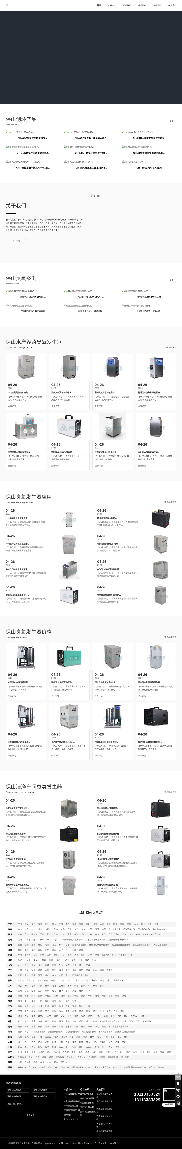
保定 (58, 960)
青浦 (110, 1047)
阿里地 (64, 1062)
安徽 (10, 996)
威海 (81, 1011)
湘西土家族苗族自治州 (118, 1027)
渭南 (47, 950)
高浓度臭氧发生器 (72, 1110)
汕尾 (102, 924)
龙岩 (68, 1001)
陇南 (97, 955)
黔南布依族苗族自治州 (118, 940)
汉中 (61, 950)
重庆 (10, 1052)
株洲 (27, 1027)
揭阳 (149, 924)
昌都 (35, 1062)
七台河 (85, 981)
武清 (88, 1042)
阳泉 (33, 965)
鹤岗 (46, 981)
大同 (27, 965)
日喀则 (28, 1062)
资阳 (138, 935)
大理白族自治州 (160, 945)
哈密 (50, 1068)
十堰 (33, 1022)
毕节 (49, 940)
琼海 (56, 929)
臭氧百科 (157, 6)
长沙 (20, 1027)
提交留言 (31, 1115)
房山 (72, 1037)
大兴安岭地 (119, 981)
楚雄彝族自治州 (79, 945)
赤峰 (44, 1057)
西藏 (10, 1062)
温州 (33, 991)
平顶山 (41, 1016)
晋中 (61, 965)
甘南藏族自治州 (125, 955)
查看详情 (16, 241)
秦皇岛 (36, 960)
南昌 (20, 1006)
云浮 (156, 924)
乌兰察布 (92, 1057)
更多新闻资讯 (170, 348)
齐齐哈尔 (31, 981)
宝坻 (95, 1042)
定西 (90, 955)
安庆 (70, 996)
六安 (104, 996)
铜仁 (56, 940)
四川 (10, 935)
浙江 (10, 991)
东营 (47, 1011)
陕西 (10, 950)
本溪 (47, 970)
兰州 (20, 955)
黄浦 (20, 1047)
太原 (20, 965)
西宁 (20, 1032)
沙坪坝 (57, 1052)
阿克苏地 (117, 1068)
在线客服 (169, 1105)
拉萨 (20, 1062)
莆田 (33, 1001)
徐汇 (27, 1047)
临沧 (68, 945)
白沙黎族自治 (114, 929)
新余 (47, 1006)
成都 (20, 935)
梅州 (95, 924)
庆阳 (83, 955)
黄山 (76, 996)
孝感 (68, 1022)
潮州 (143, 924)
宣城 (124, 996)
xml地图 (112, 1143)
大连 (27, 970)
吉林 (10, 976)
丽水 (88, 991)
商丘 (112, 1016)
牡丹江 (94, 981)
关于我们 (172, 6)
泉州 (47, 1001)
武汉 (20, 1022)
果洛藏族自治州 (89, 1032)
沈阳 (20, 970)
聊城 (108, 1011)
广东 (10, 924)
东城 (20, 1037)
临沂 (95, 1011)
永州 (90, 1027)
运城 (68, 965)
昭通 (47, 945)
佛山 (54, 924)
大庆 (62, 981)
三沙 (33, 929)
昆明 (20, 945)
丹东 (54, 970)
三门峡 (98, 1016)
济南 (20, 1011)
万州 (20, 1052)
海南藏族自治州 (72, 1032)
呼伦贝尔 (71, 1057)
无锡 (27, 986)
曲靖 (27, 945)
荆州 (74, 1022)
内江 (76, 935)
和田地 (161, 1068)
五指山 (48, 929)
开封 (27, 1016)
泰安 (74, 1011)
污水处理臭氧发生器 (104, 1110)
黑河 (102, 981)
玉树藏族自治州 (105, 1032)
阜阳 (90, 996)
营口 (68, 970)
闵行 (68, 1047)
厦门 (27, 1001)
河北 (10, 960)
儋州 (40, 929)
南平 (61, 1001)
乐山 (83, 935)
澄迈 (97, 929)
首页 (99, 6)
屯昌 (90, 929)
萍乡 (33, 1006)
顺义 (85, 1037)
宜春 (74, 1006)
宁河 (110, 1042)
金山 (97, 1047)
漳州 (54, 1001)
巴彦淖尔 (81, 1057)
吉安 (68, 1006)
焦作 (70, 1016)
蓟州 (124, 1042)
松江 (104, 1047)
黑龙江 (11, 981)
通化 (47, 976)
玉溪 (33, 945)
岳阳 (54, 1027)
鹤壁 (56, 1016)
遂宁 (70, 935)
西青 (68, 1042)
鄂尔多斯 (60, 1057)
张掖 (63, 955)
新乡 (63, 1016)
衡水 (94, 960)
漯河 (90, 1016)
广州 (20, 924)
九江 (40, 1006)
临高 (104, 929)
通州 (78, 1037)
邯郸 (44, 960)
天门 (138, 1022)
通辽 (51, 1057)
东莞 (129, 924)
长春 (20, 976)
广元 (63, 935)
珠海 (40, 924)
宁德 (74, 1001)
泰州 (95, 986)
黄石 (27, 1022)
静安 (40, 1047)
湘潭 (33, 1027)
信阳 (119, 1016)
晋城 (47, 965)
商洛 (81, 950)
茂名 (74, 924)
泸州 (42, 935)
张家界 (69, 1027)
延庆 (126, 1037)
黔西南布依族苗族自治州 (72, 940)
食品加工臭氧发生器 (104, 1095)
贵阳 (20, 940)
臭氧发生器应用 (87, 1094)
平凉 (70, 955)
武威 (56, 955)
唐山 (29, 960)
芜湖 (27, 996)
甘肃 (10, 955)
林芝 (42, 1062)
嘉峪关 (28, 955)
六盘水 (28, 940)
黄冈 (81, 1022)
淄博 (33, 1011)
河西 (33, 1042)
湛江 (68, 924)
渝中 (33, 1052)
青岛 (27, 1011)
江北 (49, 1052)
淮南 (40, 996)
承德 (74, 960)
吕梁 (88, 965)
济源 (142, 1016)
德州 (102, 1011)
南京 (20, 986)
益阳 (76, 1027)
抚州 (81, 1006)
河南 (10, 1016)
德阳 (49, 935)
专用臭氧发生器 (71, 1106)
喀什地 (152, 1068)
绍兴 (54, 991)
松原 (61, 976)
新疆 (10, 1068)
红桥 (54, 1042)
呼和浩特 (22, 1057)
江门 (61, 924)
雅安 (124, 935)
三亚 (27, 929)
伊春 (69, 981)
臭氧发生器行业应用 (88, 1113)
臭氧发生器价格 (87, 1103)
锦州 (61, 970)
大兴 (99, 1037)
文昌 (63, 929)
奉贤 (117, 1047)
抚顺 (40, 970)
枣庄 (40, 1011)
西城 (27, 1037)
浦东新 (89, 1047)
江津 (128, 1052)
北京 (10, 1037)
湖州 (47, 991)
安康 (74, 950)
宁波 (27, 991)
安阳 (49, 1016)
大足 (94, 1052)
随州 (95, 1022)
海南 (10, 929)
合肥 (20, 996)
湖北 (10, 1022)
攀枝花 (34, 935)
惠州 (88, 924)
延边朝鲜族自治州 (80, 976)
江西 (10, 1006)
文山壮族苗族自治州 (121, 945)
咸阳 (40, 950)
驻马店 (134, 1016)
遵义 (35, 940)
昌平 (92, 1037)
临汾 (81, 965)
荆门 (61, 1022)
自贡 (27, 935)
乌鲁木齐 (22, 1068)
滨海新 (103, 1042)
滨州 (115, 1011)
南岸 (74, 1052)
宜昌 (40, 1022)
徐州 (33, 986)
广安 (110, 935)
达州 (117, 935)
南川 (149, 1052)
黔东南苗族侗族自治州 (95, 940)
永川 (142, 1052)
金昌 (35, 955)
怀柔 (106, 1037)
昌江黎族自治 (129, 929)
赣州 (61, 1006)
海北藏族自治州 (38, 1032)
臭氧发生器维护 (87, 1099)
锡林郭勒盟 (113, 1057)
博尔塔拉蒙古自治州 (81, 1068)
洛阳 (33, 1016)
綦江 (87, 1052)
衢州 (68, 991)
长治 (40, 965)
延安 (54, 950)
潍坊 (61, 1011)
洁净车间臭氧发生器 (104, 1125)
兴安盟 (102, 1057)
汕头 (47, 924)
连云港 (62, 986)
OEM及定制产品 (71, 1119)
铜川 (27, 950)
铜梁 (162, 1052)
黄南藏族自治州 (55, 1032)
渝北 (101, 1052)
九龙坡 (66, 1052)
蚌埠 (33, 996)
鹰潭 (54, 1006)
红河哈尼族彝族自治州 (99, 945)
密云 (119, 1037)
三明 (40, 1001)
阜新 (74, 970)
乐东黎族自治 (144, 929)
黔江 (114, 1052)
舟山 (74, 991)
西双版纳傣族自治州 (142, 945)
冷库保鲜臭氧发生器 (104, 1117)
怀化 (97, 1027)
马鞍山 (48, 996)
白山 (54, 976)
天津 (10, 1042)
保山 (40, 945)
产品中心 (112, 6)
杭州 (20, 991)
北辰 (81, 1042)
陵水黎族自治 (159, 929)
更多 (171, 121)
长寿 (121, 1052)
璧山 (155, 1052)
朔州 (54, 965)
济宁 (68, 1011)
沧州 (80, 960)
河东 (27, 1042)
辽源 (40, 976)
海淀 (56, 1037)
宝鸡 (33, 950)
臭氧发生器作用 (87, 1107)
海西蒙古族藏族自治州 (125, 1032)
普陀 (47, 1047)
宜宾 (104, 935)
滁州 (83, 996)
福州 (20, 1001)
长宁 (33, 1047)
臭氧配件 (68, 1115)
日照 (88, 1011)
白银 (42, 955)
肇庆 (81, 924)
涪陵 (27, 1052)
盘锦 (88, 970)
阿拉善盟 (125, 1057)
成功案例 (142, 6)
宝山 (74, 1047)
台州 (81, 991)
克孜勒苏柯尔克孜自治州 (135, 1068)
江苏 (10, 986)
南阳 (106, 1016)
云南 (10, 945)
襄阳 (47, 1022)
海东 (27, 1032)
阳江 (115, 924)
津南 (74, 1042)
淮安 (70, 986)
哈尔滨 (21, 981)
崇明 (124, 1047)
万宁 (70, 929)
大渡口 (41, 1052)
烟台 (54, 1011)
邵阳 (47, 1027)
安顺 (42, 940)
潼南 (169, 1052)
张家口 (66, 960)
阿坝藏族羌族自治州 (152, 935)
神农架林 (147, 1022)
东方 (76, 929)
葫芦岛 (109, 970)
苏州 (47, 986)
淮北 (56, 996)
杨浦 (61, 1047)
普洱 (61, 945)
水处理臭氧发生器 (72, 1102)
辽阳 (81, 970)
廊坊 (87, 960)
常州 (40, 986)
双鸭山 (54, 981)
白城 (68, 976)
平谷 (112, 1037)
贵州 (10, 940)
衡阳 (40, 1027)
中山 (136, 924)
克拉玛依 (33, 1068)
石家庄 (21, 960)
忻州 (74, 965)
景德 (27, 1006)
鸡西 (39, 981)
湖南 (10, 1027)
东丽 (61, 1042)
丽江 (54, 945)
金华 (61, 991)
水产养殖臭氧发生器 (104, 1103)
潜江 (131, 1022)
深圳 (33, 924)
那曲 (56, 1062)
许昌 (83, 1016)
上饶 (88, 1006)
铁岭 (95, 970)
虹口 (54, 1047)
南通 (54, 986)
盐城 (76, 986)
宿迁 (102, 986)
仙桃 (124, 1022)
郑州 (20, 1016)
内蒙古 (11, 1057)
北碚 (80, 1052)
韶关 (27, 924)
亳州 (110, 996)
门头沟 (64, 1037)
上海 (10, 1047)
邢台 (51, 960)
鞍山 (33, 970)
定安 (83, 929)
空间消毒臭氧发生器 (72, 1095)
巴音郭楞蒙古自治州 (101, 1068)
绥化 (109, 981)
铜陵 (63, 996)
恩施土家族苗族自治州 (110, 1022)
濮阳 (76, 1016)
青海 (10, 1032)
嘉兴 (40, 991)
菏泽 (122, 1011)
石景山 (48, 1037)
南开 (40, 1042)
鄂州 (54, 1022)
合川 (135, 1052)
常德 (61, 1027)
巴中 (131, 935)
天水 (49, 955)
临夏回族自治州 (109, 955)
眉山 (97, 935)
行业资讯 (127, 6)
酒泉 (76, 955)
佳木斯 (76, 981)
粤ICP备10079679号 (87, 1143)
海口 (20, 929)
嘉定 (81, 1047)
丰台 (40, 1037)
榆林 (68, 950)
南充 (90, 935)
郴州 (83, 1027)
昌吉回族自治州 (62, 1068)
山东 (10, 1011)
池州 (117, 996)
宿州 (97, 996)
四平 (33, 976)
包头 (31, 1057)
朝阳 (102, 970)
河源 (108, 924)
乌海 (37, 1057)
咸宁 (88, 1022)
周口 (126, 1016)
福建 (10, 1001)
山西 (10, 965)
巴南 (108, 1052)
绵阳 (56, 935)
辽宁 (10, 970)
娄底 (104, 1027)
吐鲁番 (42, 1068)
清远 (122, 924)
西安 (20, 950)
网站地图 (102, 1143)
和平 (20, 1042)
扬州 (83, 986)
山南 (49, 1062)
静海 (117, 1042)
